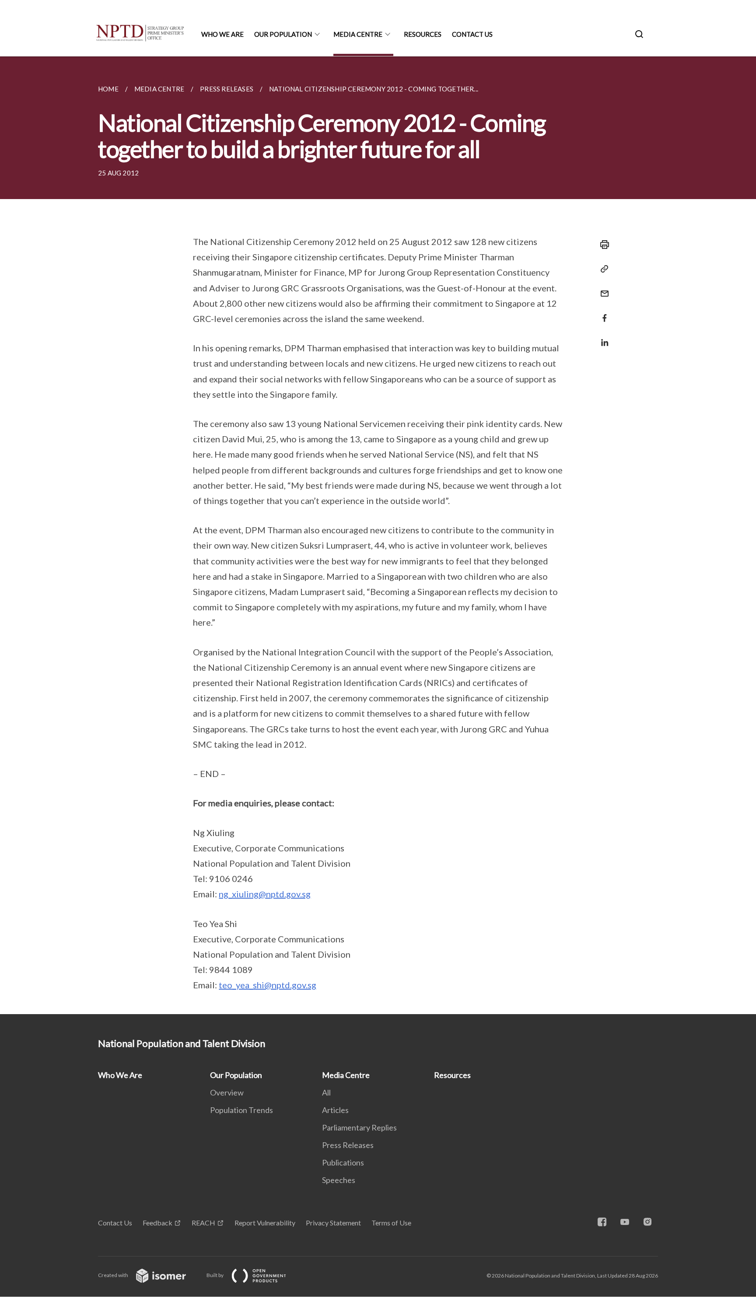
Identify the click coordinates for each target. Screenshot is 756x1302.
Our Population (283, 34)
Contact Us (472, 34)
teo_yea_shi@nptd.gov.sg (267, 985)
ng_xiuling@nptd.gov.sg (265, 894)
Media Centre (357, 34)
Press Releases (348, 1145)
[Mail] (602, 288)
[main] (378, 535)
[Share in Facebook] (602, 312)
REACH (203, 1222)
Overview (227, 1092)
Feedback (157, 1222)
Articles (335, 1110)
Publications (343, 1162)
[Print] (602, 244)
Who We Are (222, 34)
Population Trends (241, 1110)
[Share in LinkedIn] (602, 337)
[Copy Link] (602, 269)
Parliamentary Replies (359, 1127)
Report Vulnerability (264, 1222)
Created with (113, 1275)
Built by (215, 1275)
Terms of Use (391, 1222)
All (326, 1092)
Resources (422, 34)
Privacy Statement (333, 1222)
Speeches (338, 1180)
